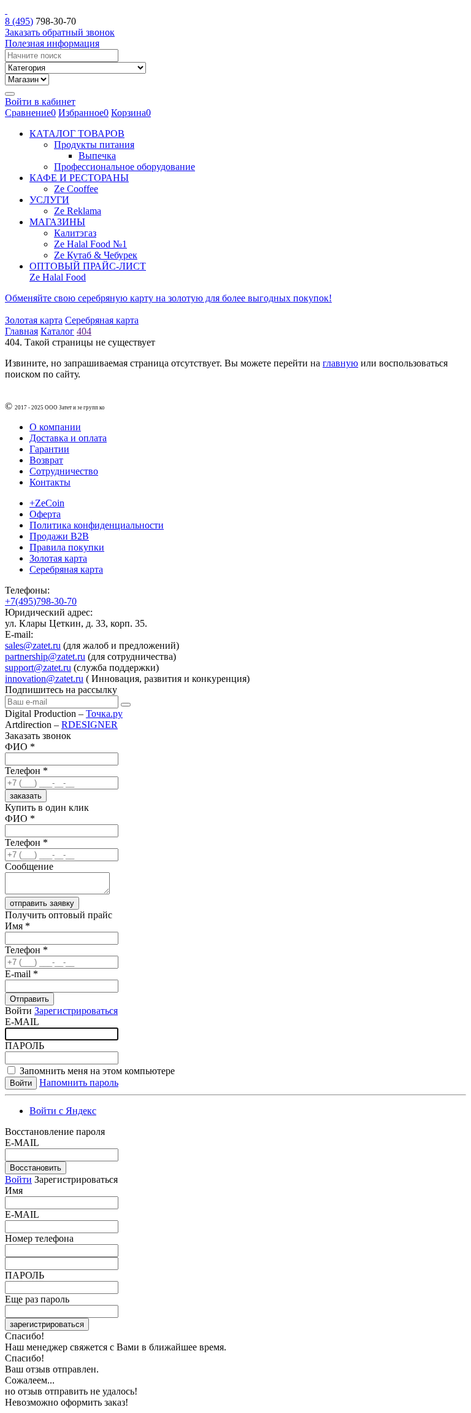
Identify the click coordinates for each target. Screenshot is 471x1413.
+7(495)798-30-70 (41, 601)
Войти (18, 1179)
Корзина (131, 112)
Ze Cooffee (76, 189)
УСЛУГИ (49, 200)
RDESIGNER (89, 724)
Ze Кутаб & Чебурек (95, 255)
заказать (26, 795)
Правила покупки (66, 547)
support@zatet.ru (38, 667)
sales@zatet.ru (33, 645)
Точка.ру (104, 713)
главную (340, 363)
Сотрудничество (63, 471)
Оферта (45, 514)
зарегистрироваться (47, 1324)
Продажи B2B (59, 536)
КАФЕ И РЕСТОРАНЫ (79, 177)
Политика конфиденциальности (96, 525)
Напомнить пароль (78, 1082)
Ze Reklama (77, 211)
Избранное (83, 112)
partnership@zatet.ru (45, 656)
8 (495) (19, 21)
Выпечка (97, 155)
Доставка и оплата (68, 438)
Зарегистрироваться (76, 1010)
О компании (55, 427)
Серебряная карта (102, 320)
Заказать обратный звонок (60, 32)
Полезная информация (52, 43)
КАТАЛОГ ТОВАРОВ (76, 133)
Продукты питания (94, 144)
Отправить (29, 999)
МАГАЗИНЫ (57, 222)
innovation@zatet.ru (44, 678)
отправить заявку (42, 903)
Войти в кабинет (40, 101)
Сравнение (30, 112)
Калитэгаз (75, 233)
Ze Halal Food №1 (90, 244)
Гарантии (49, 449)
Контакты (50, 482)
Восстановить (35, 1167)
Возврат (46, 460)
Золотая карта (34, 320)
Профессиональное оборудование (124, 166)
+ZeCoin (46, 503)
